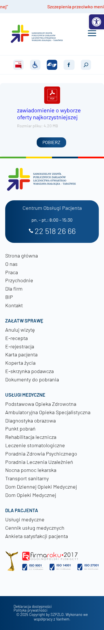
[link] (96, 21)
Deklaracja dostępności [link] (33, 606)
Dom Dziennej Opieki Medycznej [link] (41, 486)
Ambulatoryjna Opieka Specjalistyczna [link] (47, 412)
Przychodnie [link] (19, 280)
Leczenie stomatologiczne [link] (35, 445)
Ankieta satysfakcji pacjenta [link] (36, 536)
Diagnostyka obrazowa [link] (30, 420)
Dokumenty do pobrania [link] (32, 379)
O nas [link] (11, 264)
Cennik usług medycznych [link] (34, 528)
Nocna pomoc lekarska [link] (30, 470)
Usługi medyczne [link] (24, 519)
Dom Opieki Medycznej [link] (30, 495)
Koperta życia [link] (20, 363)
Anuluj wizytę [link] (20, 329)
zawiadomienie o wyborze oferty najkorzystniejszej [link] (49, 113)
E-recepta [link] (16, 338)
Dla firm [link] (14, 288)
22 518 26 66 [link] (55, 231)
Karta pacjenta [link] (21, 354)
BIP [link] (9, 297)
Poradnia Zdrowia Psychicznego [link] (41, 453)
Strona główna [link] (21, 255)
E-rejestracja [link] (19, 346)
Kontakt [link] (14, 305)
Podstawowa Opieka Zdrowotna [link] (40, 404)
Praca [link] (11, 272)
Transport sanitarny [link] (27, 478)
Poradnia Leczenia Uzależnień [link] (39, 462)
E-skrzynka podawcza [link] (29, 371)
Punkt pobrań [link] (20, 428)
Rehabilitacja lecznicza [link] (30, 437)
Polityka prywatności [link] (30, 610)
